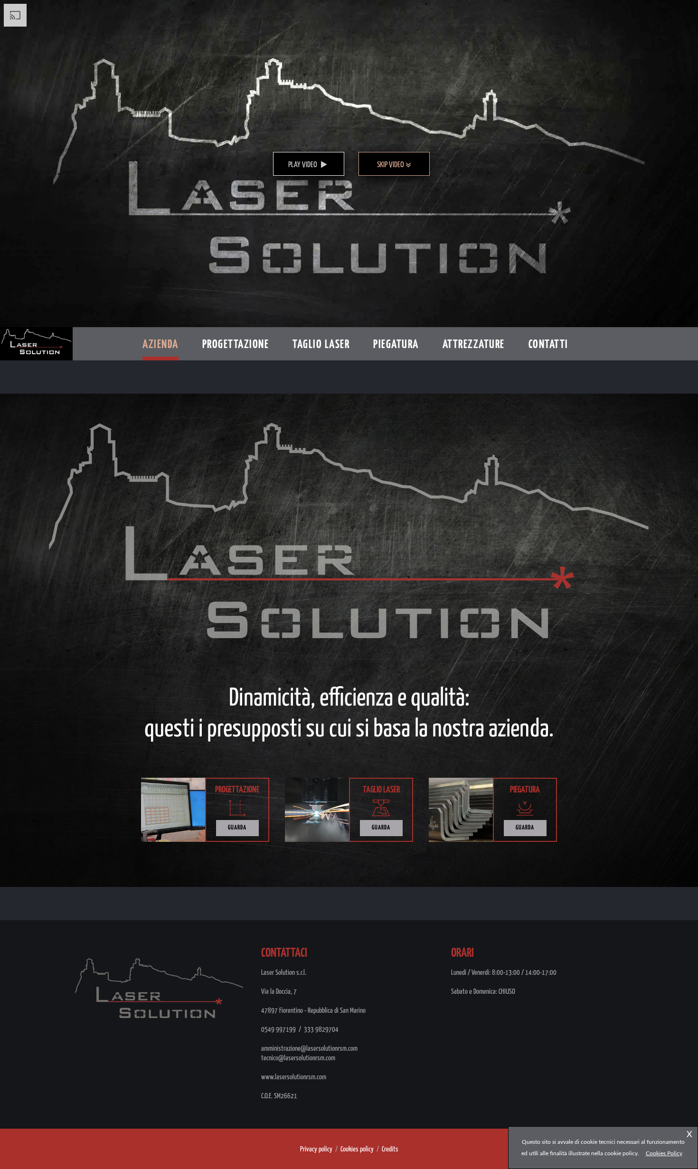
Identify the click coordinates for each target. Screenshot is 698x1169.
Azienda (160, 344)
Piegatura (396, 344)
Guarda (237, 828)
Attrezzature (474, 344)
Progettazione (235, 344)
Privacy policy (316, 1149)
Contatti (548, 344)
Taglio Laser (320, 344)
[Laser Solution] (36, 333)
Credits (390, 1149)
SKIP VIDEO (391, 165)
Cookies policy (357, 1149)
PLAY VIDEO (303, 165)
